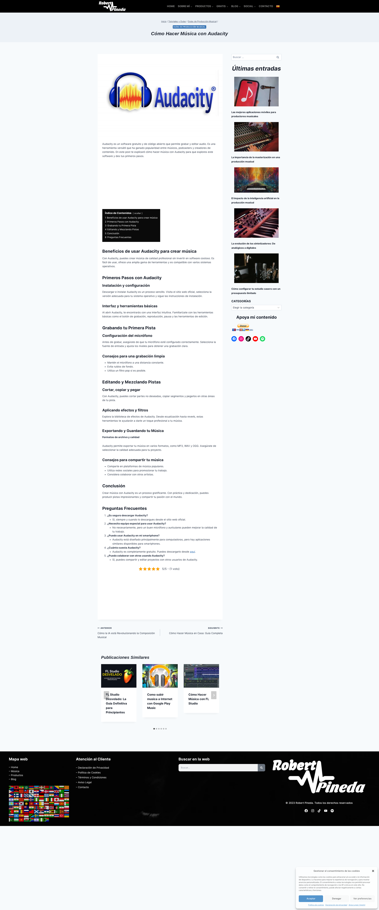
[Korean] (21, 803)
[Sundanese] (26, 815)
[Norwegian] (51, 807)
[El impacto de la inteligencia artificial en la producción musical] (256, 180)
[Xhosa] (31, 819)
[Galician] (31, 795)
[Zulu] (46, 819)
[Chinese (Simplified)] (21, 791)
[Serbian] (41, 811)
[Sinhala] (61, 811)
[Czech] (41, 791)
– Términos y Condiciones (91, 777)
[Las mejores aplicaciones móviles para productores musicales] (256, 91)
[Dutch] (51, 791)
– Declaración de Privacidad (92, 767)
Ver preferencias (362, 898)
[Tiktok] (319, 810)
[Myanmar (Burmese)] (41, 807)
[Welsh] (26, 819)
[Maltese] (21, 807)
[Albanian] (16, 787)
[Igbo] (36, 799)
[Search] (261, 767)
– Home (13, 767)
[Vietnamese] (21, 819)
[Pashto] (56, 807)
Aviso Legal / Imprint (357, 905)
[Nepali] (46, 807)
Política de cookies (316, 905)
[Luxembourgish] (56, 803)
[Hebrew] (11, 799)
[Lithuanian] (51, 803)
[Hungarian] (26, 799)
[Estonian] (66, 791)
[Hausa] (61, 795)
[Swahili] (31, 815)
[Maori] (26, 807)
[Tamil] (46, 815)
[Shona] (51, 811)
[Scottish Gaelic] (36, 811)
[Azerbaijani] (36, 787)
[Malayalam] (16, 807)
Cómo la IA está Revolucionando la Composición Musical (126, 633)
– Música (14, 771)
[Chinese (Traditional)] (26, 791)
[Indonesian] (41, 799)
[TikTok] (248, 338)
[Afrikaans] (11, 787)
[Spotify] (262, 338)
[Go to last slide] (106, 695)
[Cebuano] (11, 791)
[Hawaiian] (66, 795)
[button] (373, 870)
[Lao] (36, 803)
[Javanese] (61, 799)
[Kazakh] (11, 803)
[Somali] (16, 815)
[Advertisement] (160, 183)
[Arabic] (26, 787)
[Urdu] (11, 819)
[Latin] (41, 803)
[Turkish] (61, 815)
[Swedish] (36, 815)
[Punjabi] (16, 811)
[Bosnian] (56, 787)
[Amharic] (21, 787)
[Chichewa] (16, 791)
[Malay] (11, 807)
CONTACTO (266, 6)
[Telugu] (51, 815)
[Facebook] (234, 338)
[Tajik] (41, 815)
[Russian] (26, 811)
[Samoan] (31, 811)
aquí (192, 551)
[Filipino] (11, 795)
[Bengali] (51, 787)
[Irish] (46, 799)
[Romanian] (21, 811)
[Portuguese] (11, 811)
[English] (56, 791)
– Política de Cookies (88, 772)
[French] (21, 795)
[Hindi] (16, 799)
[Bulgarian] (61, 787)
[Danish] (46, 791)
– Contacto (82, 787)
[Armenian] (31, 787)
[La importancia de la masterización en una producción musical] (256, 136)
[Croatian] (36, 791)
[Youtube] (325, 810)
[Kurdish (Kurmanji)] (26, 803)
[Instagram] (241, 338)
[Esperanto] (61, 791)
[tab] (154, 729)
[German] (41, 795)
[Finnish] (16, 795)
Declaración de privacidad (336, 905)
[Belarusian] (46, 787)
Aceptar (311, 898)
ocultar (137, 213)
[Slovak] (66, 811)
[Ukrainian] (66, 815)
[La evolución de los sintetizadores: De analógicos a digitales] (256, 223)
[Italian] (51, 799)
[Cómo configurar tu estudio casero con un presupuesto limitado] (256, 268)
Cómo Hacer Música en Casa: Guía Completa (196, 631)
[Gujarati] (51, 795)
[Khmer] (16, 803)
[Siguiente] (213, 695)
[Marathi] (31, 807)
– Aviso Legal (84, 782)
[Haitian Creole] (56, 795)
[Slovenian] (11, 815)
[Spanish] (278, 6)
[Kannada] (66, 799)
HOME (171, 6)
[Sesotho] (46, 811)
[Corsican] (31, 791)
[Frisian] (26, 795)
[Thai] (56, 815)
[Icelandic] (31, 799)
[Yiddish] (36, 819)
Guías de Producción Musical (189, 27)
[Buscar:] (256, 57)
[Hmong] (21, 799)
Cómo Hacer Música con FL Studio (198, 699)
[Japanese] (56, 799)
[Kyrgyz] (31, 803)
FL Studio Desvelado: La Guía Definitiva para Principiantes (116, 703)
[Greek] (46, 795)
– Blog (12, 779)
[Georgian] (36, 795)
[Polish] (66, 807)
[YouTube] (255, 338)
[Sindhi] (56, 811)
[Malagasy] (66, 803)
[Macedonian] (61, 803)
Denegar (336, 898)
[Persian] (61, 807)
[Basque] (41, 787)
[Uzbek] (16, 819)
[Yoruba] (41, 819)
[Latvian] (46, 803)
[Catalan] (66, 787)
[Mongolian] (36, 807)
